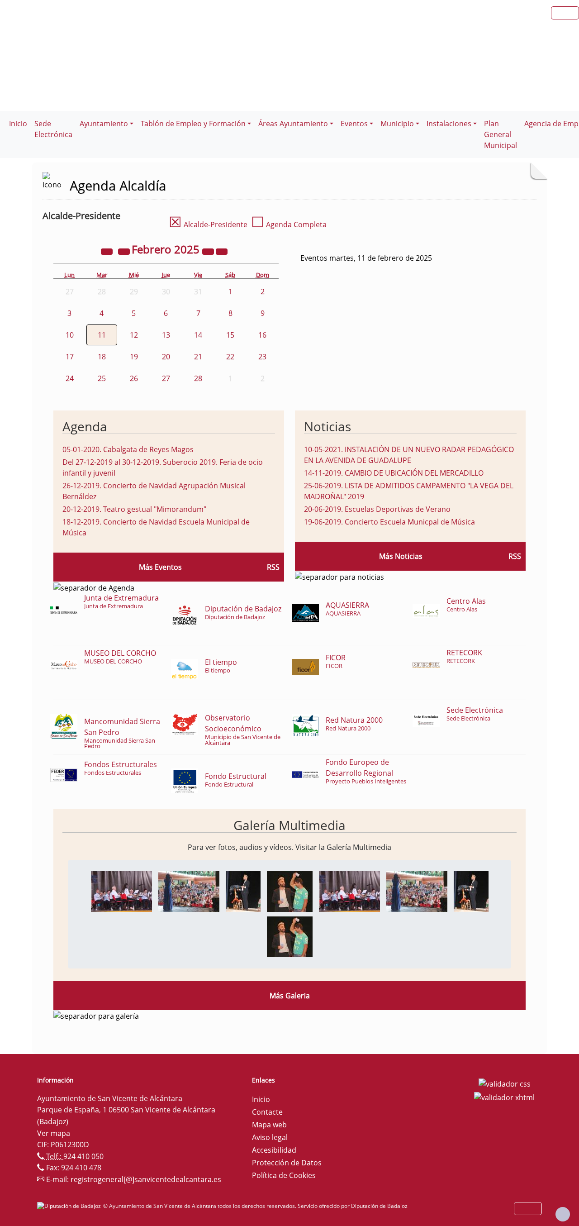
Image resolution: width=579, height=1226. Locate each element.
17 (70, 357)
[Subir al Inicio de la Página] (562, 1214)
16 (262, 335)
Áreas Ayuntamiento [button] (293, 124)
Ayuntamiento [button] (104, 124)
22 (230, 357)
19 (134, 357)
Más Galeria (290, 996)
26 (134, 378)
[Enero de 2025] (125, 251)
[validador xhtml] (504, 1097)
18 (102, 357)
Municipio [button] (397, 124)
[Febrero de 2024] (107, 251)
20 (166, 357)
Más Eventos (160, 567)
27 (166, 378)
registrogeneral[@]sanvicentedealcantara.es (146, 1179)
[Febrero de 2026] (209, 251)
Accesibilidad (274, 1150)
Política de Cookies (284, 1175)
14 (198, 335)
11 (102, 335)
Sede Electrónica (53, 129)
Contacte (267, 1112)
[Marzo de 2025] (222, 251)
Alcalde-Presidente (208, 224)
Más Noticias (400, 556)
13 (166, 335)
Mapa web (269, 1125)
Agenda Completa (289, 224)
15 (230, 335)
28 (198, 378)
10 (70, 335)
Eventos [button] (354, 124)
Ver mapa (53, 1133)
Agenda (84, 426)
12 (134, 335)
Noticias (327, 426)
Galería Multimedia (289, 825)
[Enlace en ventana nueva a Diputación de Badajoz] (70, 1206)
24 (70, 378)
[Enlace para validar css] (505, 1083)
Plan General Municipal (500, 134)
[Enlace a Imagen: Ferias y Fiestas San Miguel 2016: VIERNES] (121, 891)
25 (102, 378)
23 (262, 357)
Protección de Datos (287, 1163)
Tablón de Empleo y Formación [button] (193, 124)
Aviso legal (270, 1137)
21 (198, 357)
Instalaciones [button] (449, 124)
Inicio (18, 124)
